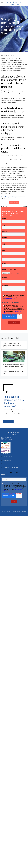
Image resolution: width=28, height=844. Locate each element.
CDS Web (5, 512)
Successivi (23, 206)
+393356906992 (7, 464)
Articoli (11, 55)
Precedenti (5, 206)
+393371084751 (7, 460)
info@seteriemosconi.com (10, 467)
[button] (2, 3)
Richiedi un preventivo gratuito (10, 197)
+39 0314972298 (7, 456)
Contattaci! (14, 202)
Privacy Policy (14, 512)
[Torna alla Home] (14, 3)
